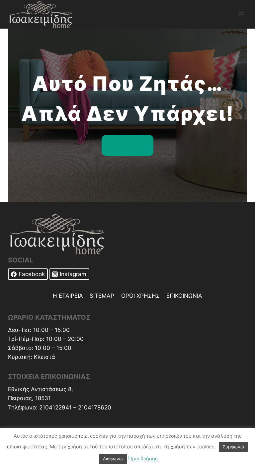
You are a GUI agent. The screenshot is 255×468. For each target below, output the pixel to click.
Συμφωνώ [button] (233, 446)
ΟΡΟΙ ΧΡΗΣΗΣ (140, 295)
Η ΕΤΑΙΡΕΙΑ (68, 295)
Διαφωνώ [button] (113, 458)
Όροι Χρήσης (143, 458)
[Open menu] (241, 14)
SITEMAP (102, 295)
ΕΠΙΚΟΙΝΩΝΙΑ (184, 295)
